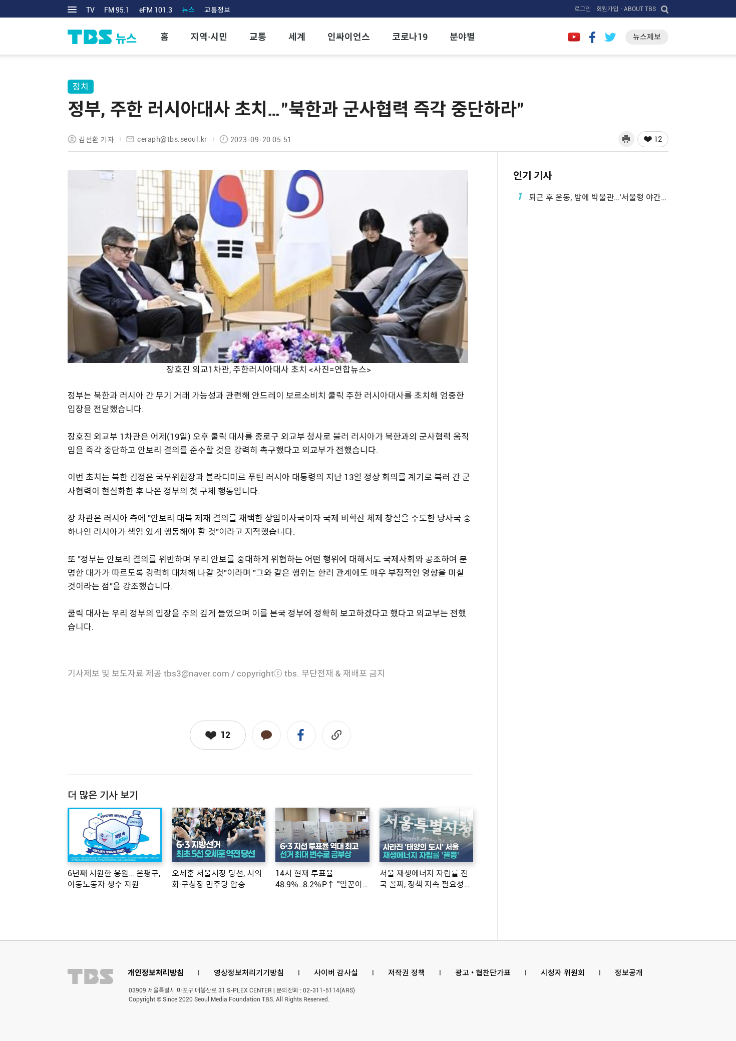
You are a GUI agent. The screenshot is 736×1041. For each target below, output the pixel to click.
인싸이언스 (348, 37)
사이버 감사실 (336, 972)
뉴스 (188, 10)
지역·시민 (209, 37)
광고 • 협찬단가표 (483, 972)
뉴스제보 (647, 37)
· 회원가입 (605, 9)
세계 (296, 37)
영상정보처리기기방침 (249, 972)
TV (90, 10)
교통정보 (217, 10)
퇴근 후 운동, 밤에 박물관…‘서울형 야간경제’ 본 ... (592, 197)
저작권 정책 (406, 972)
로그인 (582, 9)
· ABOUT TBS (638, 9)
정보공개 (629, 972)
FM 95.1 (117, 10)
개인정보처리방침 (156, 972)
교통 (257, 37)
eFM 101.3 (155, 10)
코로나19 (410, 37)
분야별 (462, 37)
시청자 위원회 (563, 972)
